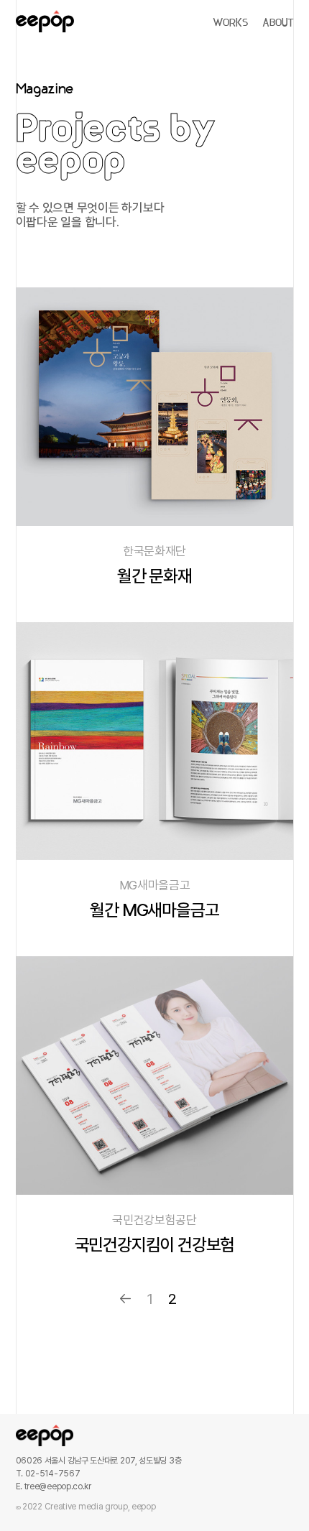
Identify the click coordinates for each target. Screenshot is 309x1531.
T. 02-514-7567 (48, 1473)
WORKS (230, 23)
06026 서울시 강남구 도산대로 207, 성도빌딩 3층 (99, 1461)
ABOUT (278, 23)
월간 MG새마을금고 (154, 909)
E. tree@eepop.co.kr (53, 1486)
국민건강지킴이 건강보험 (155, 1244)
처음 (125, 1298)
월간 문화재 (154, 575)
